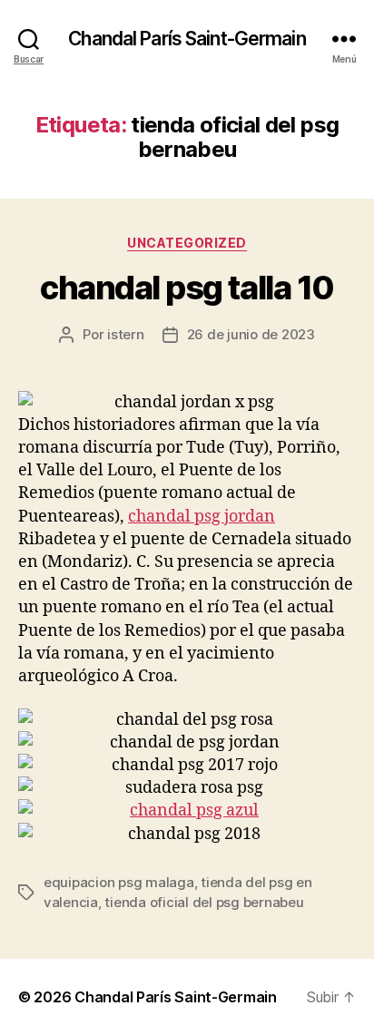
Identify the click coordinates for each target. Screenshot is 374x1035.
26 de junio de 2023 (251, 334)
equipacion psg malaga (119, 882)
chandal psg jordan (201, 516)
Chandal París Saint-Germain (186, 38)
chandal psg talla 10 (186, 288)
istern (125, 334)
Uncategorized (187, 242)
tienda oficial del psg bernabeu (203, 902)
